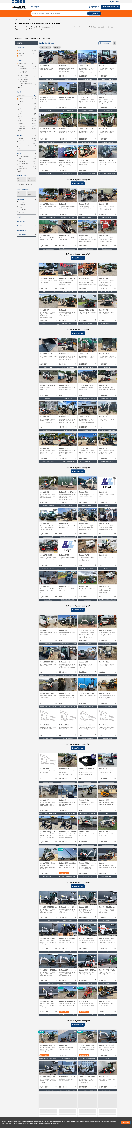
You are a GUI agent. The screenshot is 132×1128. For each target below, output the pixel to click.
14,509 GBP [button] (44, 842)
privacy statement (47, 1123)
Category (20, 60)
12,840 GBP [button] (103, 779)
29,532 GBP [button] (63, 980)
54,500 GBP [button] (63, 214)
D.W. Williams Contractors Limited (68, 249)
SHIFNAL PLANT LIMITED (68, 600)
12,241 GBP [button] (63, 1055)
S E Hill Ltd (68, 79)
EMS (107, 813)
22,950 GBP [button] (83, 246)
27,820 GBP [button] (44, 873)
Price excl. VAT (22, 175)
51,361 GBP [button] (103, 842)
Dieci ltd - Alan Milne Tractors (87, 675)
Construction (23, 20)
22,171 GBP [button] (103, 1087)
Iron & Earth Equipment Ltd (48, 217)
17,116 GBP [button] (44, 917)
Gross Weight (21, 230)
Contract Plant (48, 600)
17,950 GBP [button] (63, 458)
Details (19, 217)
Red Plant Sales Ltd (107, 249)
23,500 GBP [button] (44, 170)
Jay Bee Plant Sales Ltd (87, 292)
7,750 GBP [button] (43, 458)
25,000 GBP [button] (103, 641)
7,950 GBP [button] (82, 170)
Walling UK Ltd (48, 367)
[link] (48, 57)
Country (19, 153)
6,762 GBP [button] (102, 873)
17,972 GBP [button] (83, 980)
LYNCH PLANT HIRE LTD (67, 505)
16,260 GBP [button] (63, 917)
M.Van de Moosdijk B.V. (107, 876)
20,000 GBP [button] (63, 672)
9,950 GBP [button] (82, 107)
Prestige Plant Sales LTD (107, 79)
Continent (20, 135)
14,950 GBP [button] (44, 502)
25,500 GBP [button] (103, 502)
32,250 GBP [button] (44, 534)
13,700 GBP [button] (63, 502)
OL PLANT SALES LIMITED (107, 782)
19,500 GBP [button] (83, 364)
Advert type (21, 47)
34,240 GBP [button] (83, 842)
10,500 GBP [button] (63, 427)
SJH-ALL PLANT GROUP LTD (87, 461)
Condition (20, 226)
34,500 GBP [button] (83, 502)
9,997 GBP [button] (82, 289)
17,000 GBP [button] (103, 76)
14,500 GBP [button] (83, 76)
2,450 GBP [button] (43, 364)
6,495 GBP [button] (43, 289)
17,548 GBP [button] (44, 949)
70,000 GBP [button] (63, 76)
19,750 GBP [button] (103, 107)
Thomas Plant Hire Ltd (107, 537)
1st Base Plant (107, 367)
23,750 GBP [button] (63, 320)
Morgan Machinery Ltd (107, 323)
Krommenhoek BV (107, 1090)
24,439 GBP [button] (44, 810)
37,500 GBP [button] (44, 565)
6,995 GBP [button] (102, 214)
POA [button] (41, 76)
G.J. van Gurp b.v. (87, 876)
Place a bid (63, 873)
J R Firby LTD (48, 398)
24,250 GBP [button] (44, 395)
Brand (19, 92)
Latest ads (20, 199)
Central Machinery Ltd (68, 461)
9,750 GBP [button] (82, 703)
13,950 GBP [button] (103, 139)
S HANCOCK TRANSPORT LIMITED (88, 173)
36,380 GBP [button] (83, 873)
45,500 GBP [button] (83, 597)
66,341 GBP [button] (103, 980)
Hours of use (21, 221)
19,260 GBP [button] (103, 949)
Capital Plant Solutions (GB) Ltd (87, 568)
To (28, 192)
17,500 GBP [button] (83, 641)
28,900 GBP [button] (63, 289)
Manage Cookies (33, 1123)
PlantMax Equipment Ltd (87, 110)
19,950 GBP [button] (63, 779)
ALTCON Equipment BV (68, 1058)
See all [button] (20, 87)
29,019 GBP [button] (63, 1087)
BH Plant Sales (68, 398)
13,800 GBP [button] (44, 597)
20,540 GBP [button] (103, 917)
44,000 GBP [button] (103, 703)
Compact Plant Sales (67, 142)
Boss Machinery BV (48, 876)
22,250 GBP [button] (83, 139)
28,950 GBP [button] (83, 534)
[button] (26, 43)
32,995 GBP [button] (44, 214)
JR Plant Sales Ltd (87, 79)
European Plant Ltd (48, 430)
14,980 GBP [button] (83, 917)
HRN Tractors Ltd (107, 110)
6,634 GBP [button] (102, 1012)
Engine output (21, 234)
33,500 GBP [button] (63, 107)
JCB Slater (107, 675)
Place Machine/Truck (111, 7)
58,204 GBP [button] (83, 949)
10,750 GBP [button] (63, 246)
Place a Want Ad (77, 183)
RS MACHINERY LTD (67, 292)
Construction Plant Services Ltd (67, 706)
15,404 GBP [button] (44, 1012)
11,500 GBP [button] (103, 395)
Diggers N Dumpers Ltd (107, 217)
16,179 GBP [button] (83, 1087)
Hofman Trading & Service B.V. (68, 1090)
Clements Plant (107, 568)
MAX (29, 178)
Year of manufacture (23, 189)
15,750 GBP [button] (63, 170)
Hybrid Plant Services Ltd (87, 845)
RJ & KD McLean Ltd (68, 110)
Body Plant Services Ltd (48, 142)
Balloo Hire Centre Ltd (87, 706)
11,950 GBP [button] (103, 364)
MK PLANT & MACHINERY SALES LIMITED (50, 813)
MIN (18, 178)
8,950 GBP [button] (102, 672)
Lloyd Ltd (48, 110)
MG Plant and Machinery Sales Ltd (88, 813)
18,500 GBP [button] (103, 246)
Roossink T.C (107, 1015)
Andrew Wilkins (87, 323)
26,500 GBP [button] (83, 458)
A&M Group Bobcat (48, 79)
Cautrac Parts (87, 782)
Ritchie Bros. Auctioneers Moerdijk (68, 876)
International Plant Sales (67, 217)
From (18, 192)
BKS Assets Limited (68, 430)
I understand (125, 1122)
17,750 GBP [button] (103, 458)
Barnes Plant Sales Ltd (87, 249)
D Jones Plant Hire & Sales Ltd (107, 173)
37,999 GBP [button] (83, 320)
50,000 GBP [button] (44, 139)
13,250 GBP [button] (63, 139)
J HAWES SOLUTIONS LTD (68, 782)
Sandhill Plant (87, 643)
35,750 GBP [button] (103, 320)
